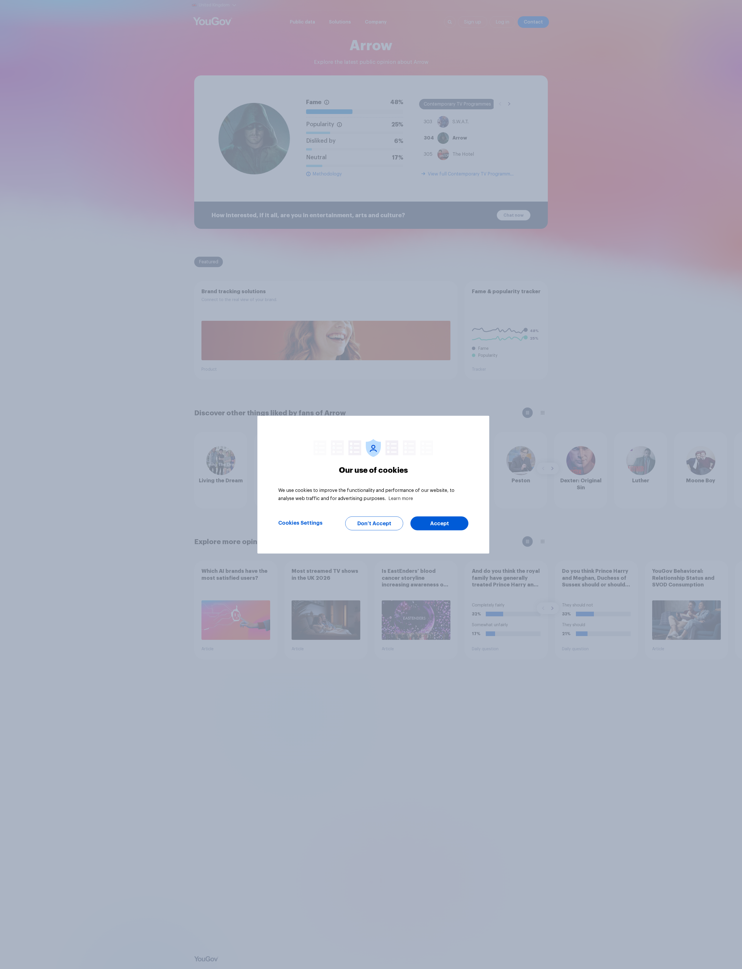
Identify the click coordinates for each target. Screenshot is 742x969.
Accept (439, 523)
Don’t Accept (374, 523)
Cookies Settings (300, 522)
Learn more (400, 498)
